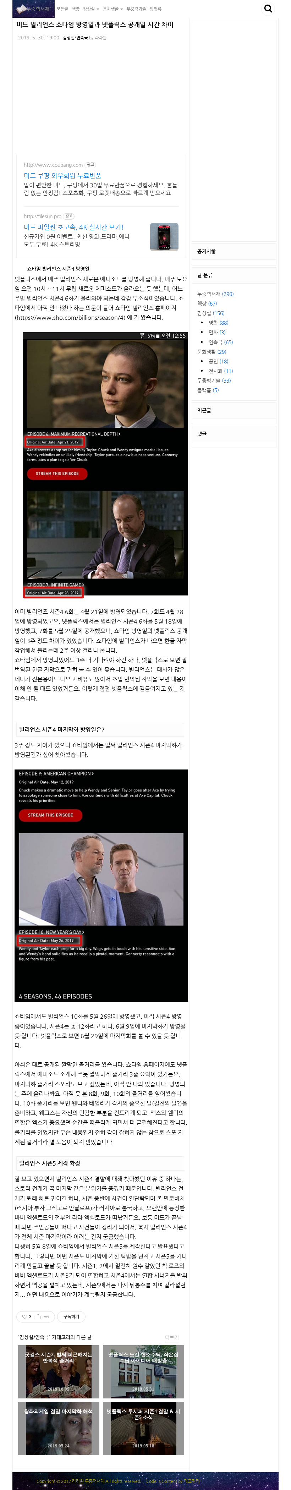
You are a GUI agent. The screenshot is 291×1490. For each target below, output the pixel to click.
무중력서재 (33, 9)
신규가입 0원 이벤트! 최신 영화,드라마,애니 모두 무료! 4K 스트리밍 (77, 240)
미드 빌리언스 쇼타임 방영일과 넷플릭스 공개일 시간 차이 (95, 24)
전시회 (221, 371)
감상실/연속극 (75, 37)
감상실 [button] (89, 8)
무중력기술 (136, 8)
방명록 (155, 8)
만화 (217, 332)
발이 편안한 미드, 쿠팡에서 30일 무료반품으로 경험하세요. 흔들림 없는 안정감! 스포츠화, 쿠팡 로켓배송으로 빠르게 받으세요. (100, 189)
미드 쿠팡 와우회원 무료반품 (62, 175)
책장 (75, 8)
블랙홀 (208, 390)
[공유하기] (38, 1316)
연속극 (221, 342)
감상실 (211, 313)
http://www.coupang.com (53, 165)
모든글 (62, 8)
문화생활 (211, 352)
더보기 (172, 1337)
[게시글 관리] (47, 1316)
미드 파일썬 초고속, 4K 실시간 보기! (74, 227)
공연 (219, 361)
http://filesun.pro (42, 216)
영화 (219, 322)
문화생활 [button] (111, 8)
